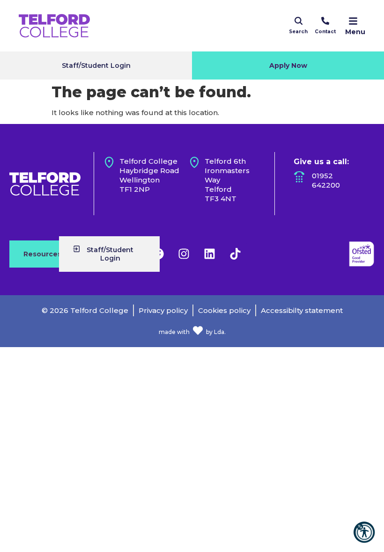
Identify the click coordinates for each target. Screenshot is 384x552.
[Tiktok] (235, 254)
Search (298, 32)
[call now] (325, 21)
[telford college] (45, 184)
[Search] (299, 21)
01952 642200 (326, 180)
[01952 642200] (299, 176)
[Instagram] (183, 254)
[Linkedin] (209, 254)
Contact (325, 32)
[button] (364, 532)
